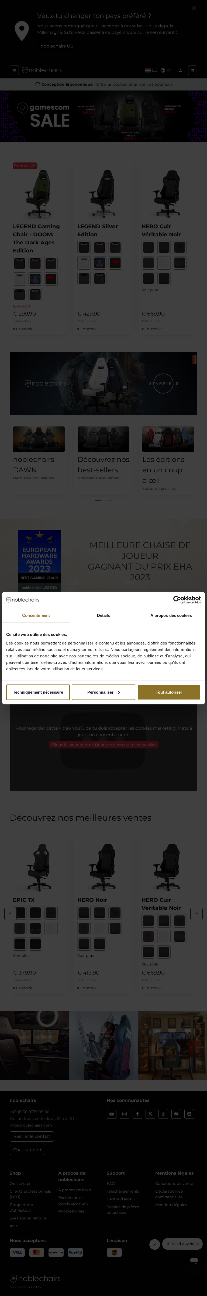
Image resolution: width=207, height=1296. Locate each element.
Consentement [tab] (36, 615)
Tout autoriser (169, 692)
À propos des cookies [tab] (171, 615)
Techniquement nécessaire (38, 692)
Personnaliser (100, 692)
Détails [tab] (103, 615)
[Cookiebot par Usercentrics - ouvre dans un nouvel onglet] (177, 600)
